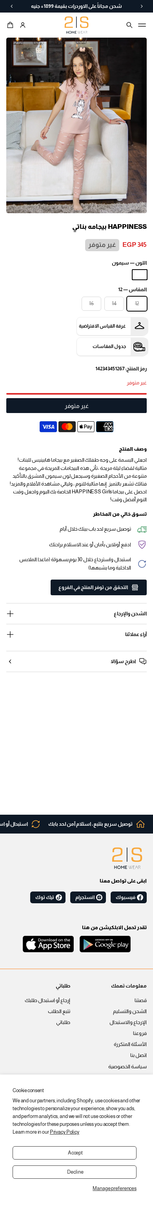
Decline (75, 1172)
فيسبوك (125, 897)
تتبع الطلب (59, 1011)
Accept (75, 1153)
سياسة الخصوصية (127, 1066)
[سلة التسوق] (11, 25)
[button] (11, 25)
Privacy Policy (64, 1132)
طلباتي (63, 1022)
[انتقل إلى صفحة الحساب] (22, 25)
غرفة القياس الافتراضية (102, 326)
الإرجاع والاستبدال (128, 1022)
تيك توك (44, 897)
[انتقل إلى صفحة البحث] (129, 25)
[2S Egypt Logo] (127, 858)
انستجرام (85, 897)
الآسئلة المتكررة (130, 1044)
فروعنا (140, 1033)
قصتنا (141, 1000)
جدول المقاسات (109, 346)
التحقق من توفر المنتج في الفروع (93, 587)
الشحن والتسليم (130, 1011)
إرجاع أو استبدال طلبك (47, 1000)
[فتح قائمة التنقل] (142, 25)
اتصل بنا (138, 1055)
